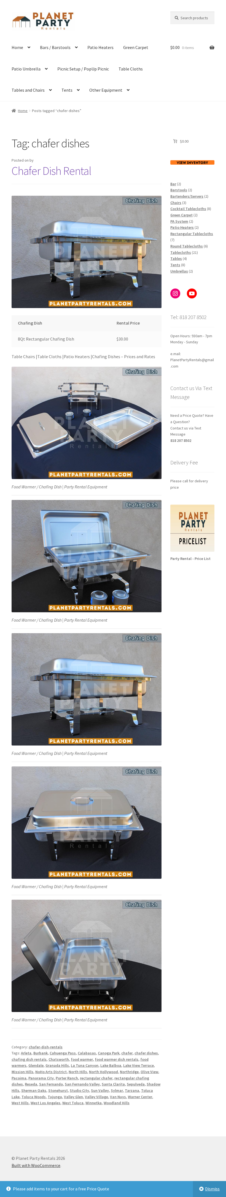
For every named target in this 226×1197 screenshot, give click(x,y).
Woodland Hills (117, 1102)
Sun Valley (100, 1090)
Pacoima (19, 1078)
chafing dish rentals (29, 1059)
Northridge (129, 1071)
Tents (66, 90)
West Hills (20, 1102)
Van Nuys (118, 1096)
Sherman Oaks (33, 1090)
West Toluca (73, 1102)
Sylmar (117, 1090)
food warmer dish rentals (116, 1059)
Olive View (149, 1071)
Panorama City (41, 1078)
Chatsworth (59, 1059)
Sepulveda (136, 1084)
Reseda (31, 1084)
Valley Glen (73, 1096)
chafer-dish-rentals (46, 1046)
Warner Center (140, 1096)
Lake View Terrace (138, 1065)
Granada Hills (57, 1065)
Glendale (36, 1065)
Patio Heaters (100, 47)
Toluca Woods (33, 1096)
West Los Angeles (45, 1102)
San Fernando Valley (82, 1084)
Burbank (40, 1053)
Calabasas (87, 1053)
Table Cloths (131, 69)
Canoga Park (108, 1053)
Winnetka (93, 1102)
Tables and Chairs (28, 90)
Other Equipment (105, 90)
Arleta (26, 1053)
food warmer (82, 1059)
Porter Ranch (67, 1078)
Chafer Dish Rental (51, 171)
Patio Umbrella (26, 69)
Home (17, 47)
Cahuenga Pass (63, 1053)
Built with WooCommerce (36, 1165)
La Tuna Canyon (84, 1065)
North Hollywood (103, 1071)
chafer (127, 1053)
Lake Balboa (110, 1065)
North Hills (78, 1071)
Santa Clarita (113, 1084)
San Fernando (51, 1084)
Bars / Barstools (55, 47)
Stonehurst (58, 1090)
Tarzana (132, 1090)
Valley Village (96, 1096)
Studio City (79, 1090)
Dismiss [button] (212, 1188)
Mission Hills (22, 1071)
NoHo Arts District (51, 1071)
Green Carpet (135, 47)
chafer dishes (146, 1053)
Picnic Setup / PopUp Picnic (83, 69)
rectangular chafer (96, 1078)
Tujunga (55, 1096)
